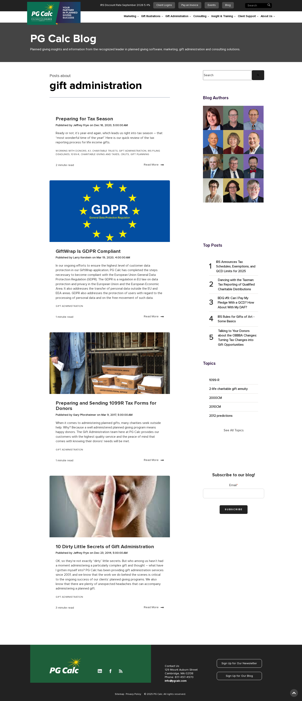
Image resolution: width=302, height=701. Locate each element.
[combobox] (227, 75)
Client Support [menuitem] (247, 16)
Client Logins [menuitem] (164, 5)
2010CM (215, 406)
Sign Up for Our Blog (239, 676)
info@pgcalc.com (176, 680)
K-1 (89, 151)
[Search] (258, 75)
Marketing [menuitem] (130, 16)
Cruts (125, 154)
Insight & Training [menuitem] (222, 16)
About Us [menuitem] (266, 16)
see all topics (234, 430)
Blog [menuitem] (228, 5)
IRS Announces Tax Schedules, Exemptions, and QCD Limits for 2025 (235, 266)
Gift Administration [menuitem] (176, 16)
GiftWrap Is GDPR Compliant (88, 251)
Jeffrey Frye (81, 125)
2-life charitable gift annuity (228, 388)
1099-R (75, 154)
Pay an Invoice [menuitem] (189, 5)
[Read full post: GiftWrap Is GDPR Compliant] (110, 211)
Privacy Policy (133, 694)
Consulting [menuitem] (199, 16)
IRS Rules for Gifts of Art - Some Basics (236, 319)
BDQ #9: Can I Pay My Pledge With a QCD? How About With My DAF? (236, 302)
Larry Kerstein (82, 257)
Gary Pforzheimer (85, 414)
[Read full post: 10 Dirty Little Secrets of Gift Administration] (110, 506)
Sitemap (119, 694)
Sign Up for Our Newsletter (239, 663)
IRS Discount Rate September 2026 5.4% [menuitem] (125, 5)
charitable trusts (105, 151)
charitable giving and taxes (100, 154)
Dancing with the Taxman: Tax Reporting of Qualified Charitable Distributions (236, 284)
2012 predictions (221, 415)
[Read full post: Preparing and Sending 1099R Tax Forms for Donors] (110, 363)
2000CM (215, 397)
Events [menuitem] (212, 5)
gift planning (139, 154)
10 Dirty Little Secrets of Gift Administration (105, 546)
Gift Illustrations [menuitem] (150, 16)
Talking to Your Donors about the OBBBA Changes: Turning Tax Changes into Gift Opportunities (237, 337)
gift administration (132, 151)
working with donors (71, 151)
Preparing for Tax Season (84, 118)
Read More (151, 164)
